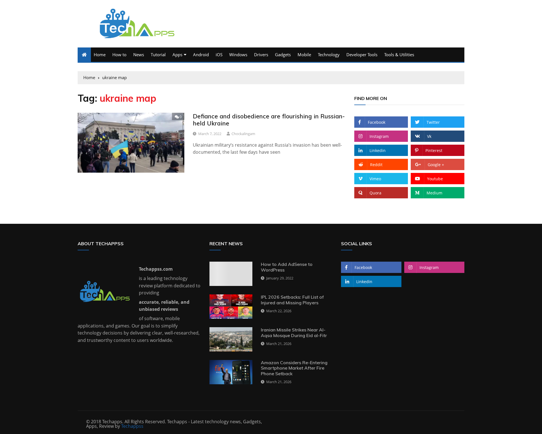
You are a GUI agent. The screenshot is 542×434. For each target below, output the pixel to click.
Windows (238, 54)
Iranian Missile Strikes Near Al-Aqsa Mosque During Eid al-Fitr (294, 332)
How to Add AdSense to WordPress (286, 266)
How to (119, 54)
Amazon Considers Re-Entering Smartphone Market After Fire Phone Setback (294, 368)
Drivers (261, 54)
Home (100, 54)
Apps (177, 54)
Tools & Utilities (399, 54)
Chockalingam (243, 133)
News (138, 54)
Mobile (304, 54)
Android (201, 54)
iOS (219, 54)
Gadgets (283, 54)
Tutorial (158, 54)
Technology (329, 54)
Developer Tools (361, 54)
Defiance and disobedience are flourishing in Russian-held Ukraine (269, 119)
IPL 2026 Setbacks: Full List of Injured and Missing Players (292, 299)
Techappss (132, 426)
